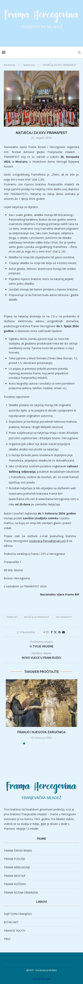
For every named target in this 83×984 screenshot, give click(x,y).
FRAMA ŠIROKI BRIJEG (18, 850)
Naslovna (9, 65)
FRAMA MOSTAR (14, 876)
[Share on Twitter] (55, 632)
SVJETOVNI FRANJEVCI (18, 914)
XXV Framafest (64, 616)
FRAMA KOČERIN (15, 884)
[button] (9, 711)
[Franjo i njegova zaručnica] (41, 703)
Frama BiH (12, 616)
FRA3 (7, 939)
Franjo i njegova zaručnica (41, 732)
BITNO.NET (11, 922)
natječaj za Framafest (36, 616)
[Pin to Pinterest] (59, 632)
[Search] (79, 52)
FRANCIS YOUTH (14, 930)
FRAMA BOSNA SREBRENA (21, 892)
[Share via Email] (63, 632)
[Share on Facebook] (52, 632)
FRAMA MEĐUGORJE (17, 867)
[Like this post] (47, 632)
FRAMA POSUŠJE (14, 859)
